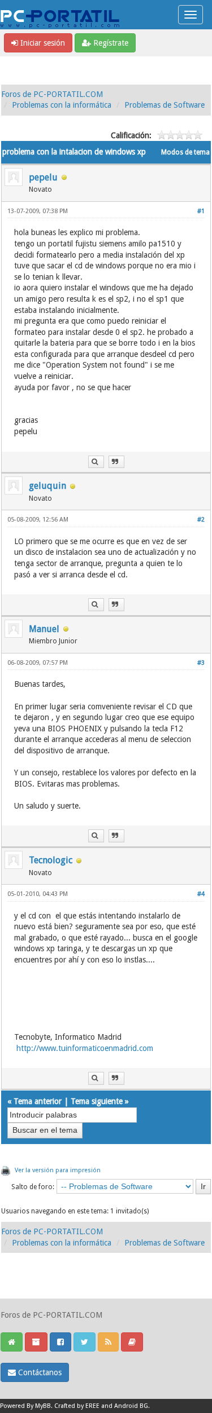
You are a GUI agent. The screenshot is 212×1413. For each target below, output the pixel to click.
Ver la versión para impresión (58, 1170)
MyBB (43, 1406)
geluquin (47, 485)
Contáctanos (39, 1372)
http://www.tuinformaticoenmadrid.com (84, 1048)
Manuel (44, 629)
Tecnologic (50, 860)
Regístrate (109, 42)
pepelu (43, 177)
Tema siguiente (97, 1101)
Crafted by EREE (76, 1406)
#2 (201, 519)
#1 (201, 211)
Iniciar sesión (41, 42)
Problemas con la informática (61, 104)
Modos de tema (185, 152)
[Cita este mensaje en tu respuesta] (116, 462)
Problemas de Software (164, 104)
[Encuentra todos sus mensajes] (96, 462)
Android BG (131, 1406)
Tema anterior (38, 1101)
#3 (201, 662)
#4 (201, 894)
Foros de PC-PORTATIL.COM (52, 94)
